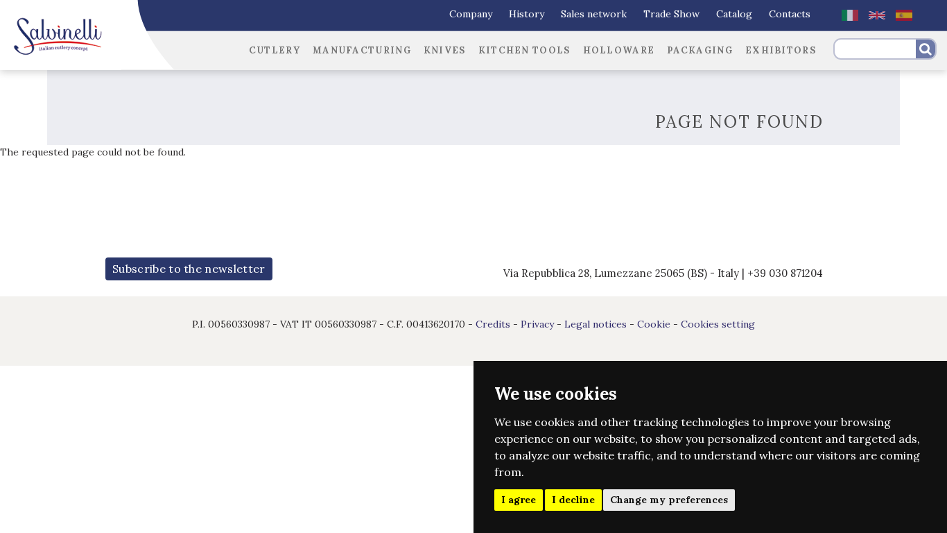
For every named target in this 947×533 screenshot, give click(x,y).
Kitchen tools (524, 50)
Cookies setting (718, 324)
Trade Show (671, 14)
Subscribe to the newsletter (189, 269)
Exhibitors (780, 50)
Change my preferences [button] (669, 499)
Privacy (537, 324)
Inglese (877, 15)
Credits (493, 324)
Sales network (594, 14)
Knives (445, 50)
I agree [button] (518, 499)
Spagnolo (904, 15)
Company (470, 14)
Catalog (734, 14)
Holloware (619, 50)
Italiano (850, 15)
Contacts (789, 14)
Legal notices (595, 324)
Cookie (653, 324)
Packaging (700, 50)
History (526, 14)
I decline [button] (573, 499)
